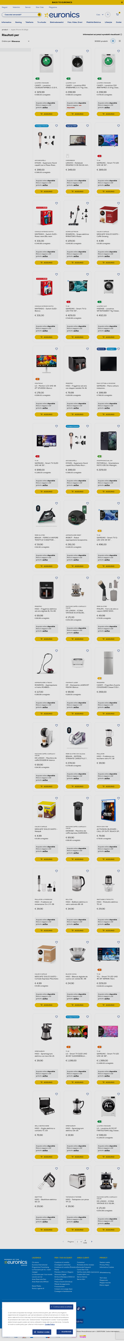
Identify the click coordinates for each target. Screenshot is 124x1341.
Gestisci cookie (43, 1332)
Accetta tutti (66, 1332)
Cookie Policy (50, 1324)
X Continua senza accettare (61, 1307)
